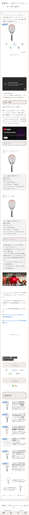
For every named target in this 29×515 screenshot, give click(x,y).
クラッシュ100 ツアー (8, 359)
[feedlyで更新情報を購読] (13, 385)
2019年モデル (7, 357)
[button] (18, 47)
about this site (7, 510)
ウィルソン (14, 357)
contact (21, 510)
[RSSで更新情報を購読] (16, 385)
